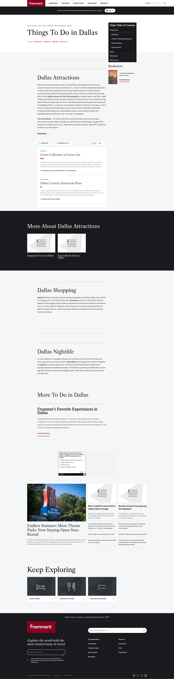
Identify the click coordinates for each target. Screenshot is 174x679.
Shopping (47, 41)
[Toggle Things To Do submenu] (134, 30)
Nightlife (55, 41)
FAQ (120, 648)
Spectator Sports (116, 43)
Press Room (123, 652)
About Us (122, 639)
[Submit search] (165, 3)
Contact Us (122, 643)
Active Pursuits (116, 47)
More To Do (64, 41)
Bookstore (104, 3)
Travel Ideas (65, 3)
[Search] (144, 630)
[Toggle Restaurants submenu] (134, 56)
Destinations (53, 3)
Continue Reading (43, 433)
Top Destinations (93, 639)
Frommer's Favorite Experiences (121, 39)
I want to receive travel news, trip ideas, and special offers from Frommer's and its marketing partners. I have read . (47, 660)
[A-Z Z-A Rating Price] (98, 144)
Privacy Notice (57, 675)
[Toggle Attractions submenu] (133, 34)
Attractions (38, 41)
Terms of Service (68, 675)
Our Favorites (92, 3)
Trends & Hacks (78, 3)
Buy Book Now (124, 80)
